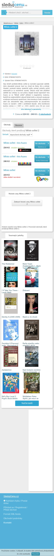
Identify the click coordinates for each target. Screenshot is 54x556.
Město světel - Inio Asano (15, 143)
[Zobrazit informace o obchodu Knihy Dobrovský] (25, 164)
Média (16, 23)
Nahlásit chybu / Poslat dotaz (15, 502)
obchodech (45, 114)
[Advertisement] (39, 449)
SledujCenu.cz (8, 23)
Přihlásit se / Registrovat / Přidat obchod (15, 508)
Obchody (7, 125)
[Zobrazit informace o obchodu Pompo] (42, 179)
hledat (47, 12)
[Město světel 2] (27, 55)
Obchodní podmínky (13, 518)
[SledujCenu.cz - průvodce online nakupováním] (18, 5)
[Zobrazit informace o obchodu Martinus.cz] (25, 150)
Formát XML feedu (12, 514)
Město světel (9, 170)
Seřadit (5, 134)
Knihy (21, 23)
